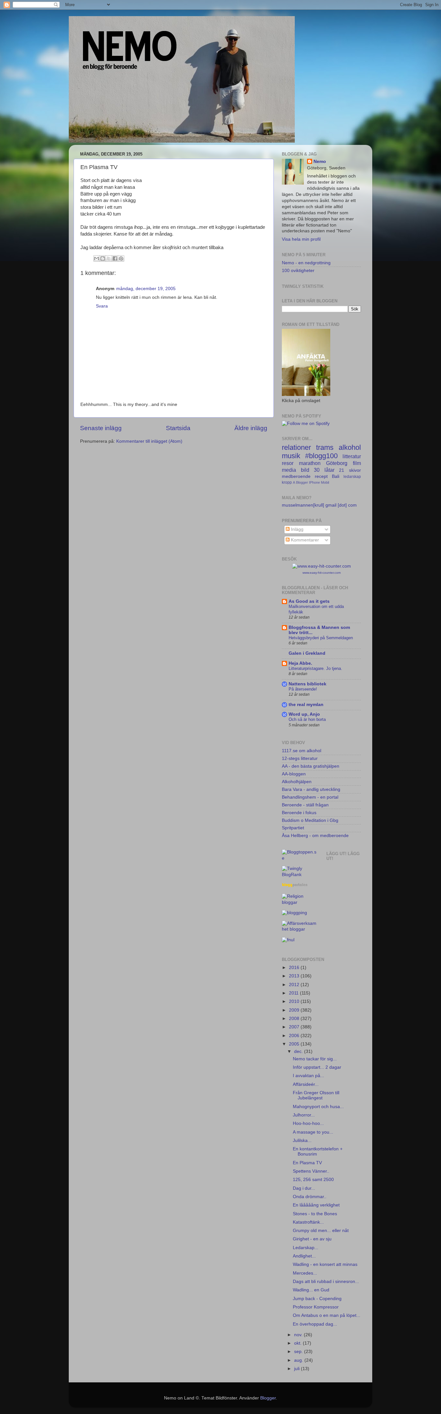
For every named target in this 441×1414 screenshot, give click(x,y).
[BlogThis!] (102, 258)
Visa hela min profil (301, 239)
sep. (299, 1351)
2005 (295, 1044)
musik (291, 456)
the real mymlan (306, 704)
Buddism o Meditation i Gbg (310, 820)
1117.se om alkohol (301, 750)
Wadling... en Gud (311, 1290)
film (357, 463)
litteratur (352, 456)
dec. (299, 1051)
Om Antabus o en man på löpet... (326, 1315)
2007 (295, 1027)
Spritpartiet (293, 827)
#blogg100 (321, 456)
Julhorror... (304, 1115)
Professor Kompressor (316, 1307)
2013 (295, 976)
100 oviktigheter (298, 270)
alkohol (350, 447)
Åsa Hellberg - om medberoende (315, 835)
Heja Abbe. (300, 663)
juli (297, 1368)
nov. (299, 1334)
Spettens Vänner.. (311, 1171)
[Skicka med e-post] (96, 258)
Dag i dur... (304, 1188)
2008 (295, 1018)
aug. (299, 1360)
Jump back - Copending (317, 1298)
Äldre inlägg (250, 428)
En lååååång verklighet (316, 1205)
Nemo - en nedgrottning (306, 262)
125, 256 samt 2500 (313, 1179)
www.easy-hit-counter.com (322, 572)
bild (305, 470)
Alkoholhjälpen (297, 781)
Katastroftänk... (308, 1222)
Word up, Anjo (304, 714)
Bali (335, 476)
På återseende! (303, 689)
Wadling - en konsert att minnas (325, 1264)
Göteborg (336, 463)
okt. (298, 1343)
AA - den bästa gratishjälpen (310, 766)
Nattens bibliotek (307, 684)
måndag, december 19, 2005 (146, 288)
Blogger (302, 482)
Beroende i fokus (299, 812)
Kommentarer (304, 540)
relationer (296, 447)
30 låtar (324, 470)
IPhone (314, 482)
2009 (295, 1010)
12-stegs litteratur (300, 758)
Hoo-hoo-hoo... (308, 1123)
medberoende (296, 476)
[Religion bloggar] (299, 902)
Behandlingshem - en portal (310, 797)
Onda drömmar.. (309, 1196)
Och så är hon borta (307, 719)
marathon (310, 463)
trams (324, 447)
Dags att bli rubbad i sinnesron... (326, 1281)
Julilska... (302, 1140)
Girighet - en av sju (312, 1239)
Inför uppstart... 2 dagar (317, 1067)
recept (321, 476)
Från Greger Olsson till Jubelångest (316, 1095)
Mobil (325, 482)
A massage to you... (313, 1132)
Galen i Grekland (307, 653)
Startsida (178, 428)
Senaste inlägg (101, 428)
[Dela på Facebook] (115, 258)
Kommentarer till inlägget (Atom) (149, 441)
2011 (294, 993)
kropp (287, 482)
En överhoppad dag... (315, 1324)
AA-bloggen (294, 774)
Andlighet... (304, 1256)
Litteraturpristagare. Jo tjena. (315, 668)
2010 (295, 1001)
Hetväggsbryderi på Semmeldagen (321, 637)
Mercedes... (305, 1273)
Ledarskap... (305, 1247)
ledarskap (352, 476)
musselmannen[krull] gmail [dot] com (319, 505)
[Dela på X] (109, 258)
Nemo (319, 161)
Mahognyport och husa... (318, 1106)
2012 (295, 984)
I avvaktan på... (308, 1075)
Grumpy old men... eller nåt (321, 1230)
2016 (295, 967)
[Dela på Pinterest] (121, 258)
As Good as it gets (309, 601)
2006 (295, 1035)
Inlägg (296, 529)
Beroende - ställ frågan (305, 805)
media (289, 470)
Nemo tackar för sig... (315, 1058)
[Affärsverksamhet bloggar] (299, 929)
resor (287, 463)
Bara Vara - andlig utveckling (311, 789)
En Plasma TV (307, 1162)
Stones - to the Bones (315, 1213)
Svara (102, 306)
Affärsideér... (306, 1084)
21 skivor (350, 470)
